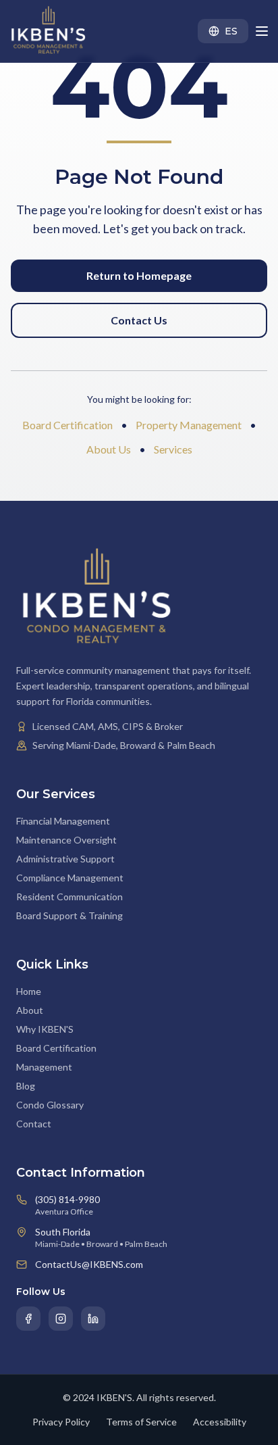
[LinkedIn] (93, 1318)
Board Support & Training (69, 915)
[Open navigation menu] (262, 31)
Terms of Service (141, 1421)
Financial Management (63, 821)
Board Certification (67, 424)
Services (173, 449)
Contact (33, 1123)
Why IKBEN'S (45, 1029)
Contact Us (139, 320)
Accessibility (219, 1421)
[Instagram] (61, 1318)
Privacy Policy (61, 1421)
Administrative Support (65, 858)
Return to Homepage (139, 275)
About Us (108, 449)
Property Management (189, 424)
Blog (25, 1086)
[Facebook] (28, 1318)
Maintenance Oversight (66, 840)
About (29, 1010)
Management (44, 1067)
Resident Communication (69, 896)
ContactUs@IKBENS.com (89, 1264)
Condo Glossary (50, 1104)
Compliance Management (69, 877)
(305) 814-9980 (67, 1199)
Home (28, 991)
